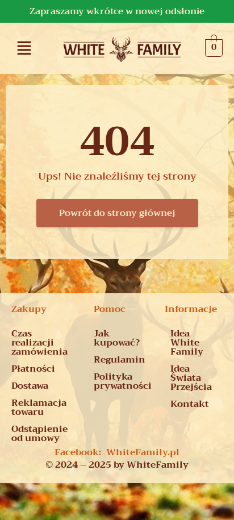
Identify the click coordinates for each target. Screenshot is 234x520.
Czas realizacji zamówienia (39, 343)
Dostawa (29, 386)
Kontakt (189, 404)
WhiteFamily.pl (142, 452)
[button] (24, 47)
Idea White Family (186, 343)
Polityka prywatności (123, 381)
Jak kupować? (117, 338)
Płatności (33, 369)
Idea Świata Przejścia (191, 378)
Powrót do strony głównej (117, 213)
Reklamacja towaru (38, 407)
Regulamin (119, 360)
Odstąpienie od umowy (39, 433)
